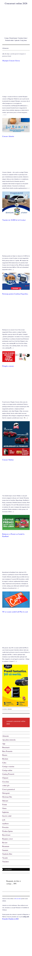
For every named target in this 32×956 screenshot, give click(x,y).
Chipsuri (5, 778)
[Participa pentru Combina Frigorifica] (16, 361)
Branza (4, 755)
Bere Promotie (7, 751)
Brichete (5, 759)
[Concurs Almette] (16, 215)
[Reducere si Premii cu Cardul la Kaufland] (16, 607)
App (3, 743)
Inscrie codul (6, 816)
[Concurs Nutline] (16, 529)
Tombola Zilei (7, 854)
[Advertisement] (16, 20)
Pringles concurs (8, 366)
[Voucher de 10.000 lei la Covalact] (16, 289)
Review (4, 842)
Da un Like (18, 898)
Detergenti (6, 793)
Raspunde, (10, 881)
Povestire (5, 827)
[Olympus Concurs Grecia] (16, 132)
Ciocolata (5, 782)
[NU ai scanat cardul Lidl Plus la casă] (15, 706)
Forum (4, 804)
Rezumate (5, 846)
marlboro (5, 823)
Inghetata (5, 812)
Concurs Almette (8, 136)
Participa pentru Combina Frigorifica (15, 294)
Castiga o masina (8, 766)
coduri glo (5, 785)
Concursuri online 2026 (16, 3)
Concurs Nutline (8, 460)
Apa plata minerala (9, 740)
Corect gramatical (8, 789)
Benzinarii (6, 747)
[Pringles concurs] (16, 455)
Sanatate (5, 850)
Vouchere (5, 861)
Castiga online (7, 770)
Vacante (5, 858)
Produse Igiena (7, 831)
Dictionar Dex (7, 797)
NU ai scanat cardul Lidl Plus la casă (15, 612)
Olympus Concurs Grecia (11, 60)
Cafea (4, 762)
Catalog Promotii (8, 774)
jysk (3, 820)
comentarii (8, 869)
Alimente (5, 736)
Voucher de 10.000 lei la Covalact (14, 220)
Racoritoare (6, 835)
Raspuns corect (7, 839)
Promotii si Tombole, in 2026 (10, 919)
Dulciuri (5, 801)
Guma (4, 808)
